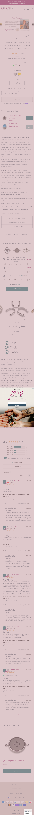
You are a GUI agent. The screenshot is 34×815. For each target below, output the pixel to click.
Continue (17, 405)
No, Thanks (17, 407)
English (27, 813)
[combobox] (28, 813)
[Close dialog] (33, 388)
